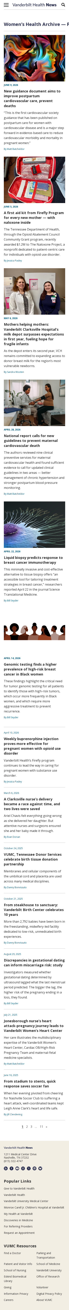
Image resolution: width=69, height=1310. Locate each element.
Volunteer (42, 1287)
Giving (7, 1287)
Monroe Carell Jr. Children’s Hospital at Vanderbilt (34, 1207)
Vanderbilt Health (14, 1195)
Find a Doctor (12, 1253)
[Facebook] (11, 1168)
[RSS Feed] (6, 1168)
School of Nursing (15, 1270)
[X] (29, 1168)
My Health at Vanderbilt (18, 1214)
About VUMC (44, 1300)
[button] (6, 5)
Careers (8, 1300)
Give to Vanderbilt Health (19, 1188)
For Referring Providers (18, 1226)
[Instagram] (23, 1168)
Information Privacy (16, 1293)
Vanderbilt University (49, 1270)
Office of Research (48, 1276)
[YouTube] (17, 1168)
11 (41, 1127)
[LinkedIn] (34, 1168)
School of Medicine (48, 1264)
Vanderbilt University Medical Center (26, 1201)
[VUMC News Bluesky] (40, 1168)
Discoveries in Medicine (18, 1220)
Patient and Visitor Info (18, 1264)
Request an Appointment (19, 1233)
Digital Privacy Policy (49, 1293)
